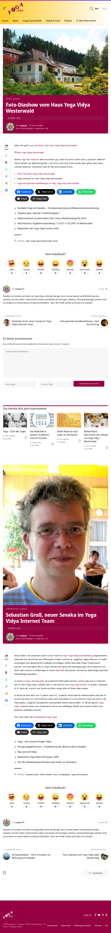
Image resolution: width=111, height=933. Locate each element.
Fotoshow (39, 145)
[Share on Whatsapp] (6, 169)
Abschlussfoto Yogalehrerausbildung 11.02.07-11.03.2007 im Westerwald (54, 223)
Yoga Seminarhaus (79, 774)
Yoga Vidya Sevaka (78, 684)
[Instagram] (102, 915)
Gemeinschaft (12, 609)
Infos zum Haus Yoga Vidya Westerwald (36, 173)
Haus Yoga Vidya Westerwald (63, 145)
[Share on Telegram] (6, 176)
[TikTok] (106, 915)
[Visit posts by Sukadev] (10, 127)
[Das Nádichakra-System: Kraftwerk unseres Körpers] (42, 420)
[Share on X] (6, 162)
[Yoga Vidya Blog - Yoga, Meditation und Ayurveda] (15, 8)
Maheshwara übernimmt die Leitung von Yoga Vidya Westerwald (96, 436)
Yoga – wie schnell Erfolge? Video (34, 741)
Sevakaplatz (64, 774)
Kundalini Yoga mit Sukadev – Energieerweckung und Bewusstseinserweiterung (58, 208)
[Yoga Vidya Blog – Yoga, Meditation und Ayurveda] (8, 915)
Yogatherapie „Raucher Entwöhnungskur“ (38, 213)
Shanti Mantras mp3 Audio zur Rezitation (67, 433)
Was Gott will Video (27, 751)
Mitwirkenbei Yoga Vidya (45, 716)
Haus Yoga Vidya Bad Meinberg (77, 655)
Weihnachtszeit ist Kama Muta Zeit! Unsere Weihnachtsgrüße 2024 (51, 218)
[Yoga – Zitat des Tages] (15, 420)
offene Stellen (46, 774)
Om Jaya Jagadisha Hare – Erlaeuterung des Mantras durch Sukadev (51, 746)
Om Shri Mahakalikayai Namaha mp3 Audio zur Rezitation (47, 762)
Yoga (28, 680)
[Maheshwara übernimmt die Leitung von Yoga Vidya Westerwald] (96, 420)
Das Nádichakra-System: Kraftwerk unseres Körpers (39, 435)
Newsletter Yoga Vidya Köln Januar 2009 (38, 756)
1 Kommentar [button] (97, 873)
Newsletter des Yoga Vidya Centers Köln (38, 228)
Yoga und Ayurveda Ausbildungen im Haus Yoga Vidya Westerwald (48, 183)
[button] (5, 8)
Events (9, 99)
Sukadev (16, 99)
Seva (55, 774)
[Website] (106, 289)
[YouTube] (99, 915)
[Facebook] (95, 915)
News (55, 241)
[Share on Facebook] (6, 155)
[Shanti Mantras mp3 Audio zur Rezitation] (69, 420)
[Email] (6, 183)
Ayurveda (60, 670)
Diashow (34, 159)
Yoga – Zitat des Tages (14, 431)
